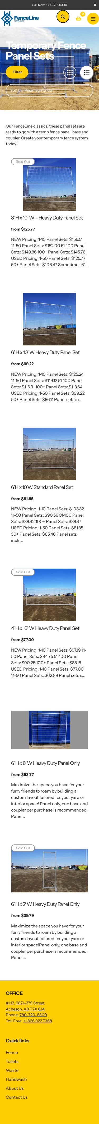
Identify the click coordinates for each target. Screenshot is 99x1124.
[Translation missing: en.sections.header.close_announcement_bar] (95, 5)
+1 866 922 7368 (37, 1020)
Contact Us (17, 1097)
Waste (12, 1070)
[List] (86, 72)
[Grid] (69, 72)
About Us (15, 1088)
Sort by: (16, 90)
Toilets (12, 1061)
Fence (12, 1052)
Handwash (16, 1079)
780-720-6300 (33, 1014)
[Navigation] (93, 19)
